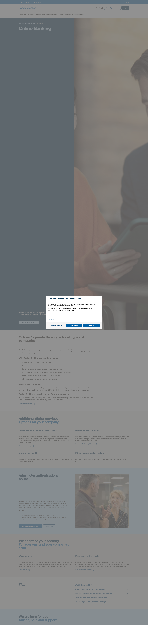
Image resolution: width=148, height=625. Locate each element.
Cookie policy (53, 319)
